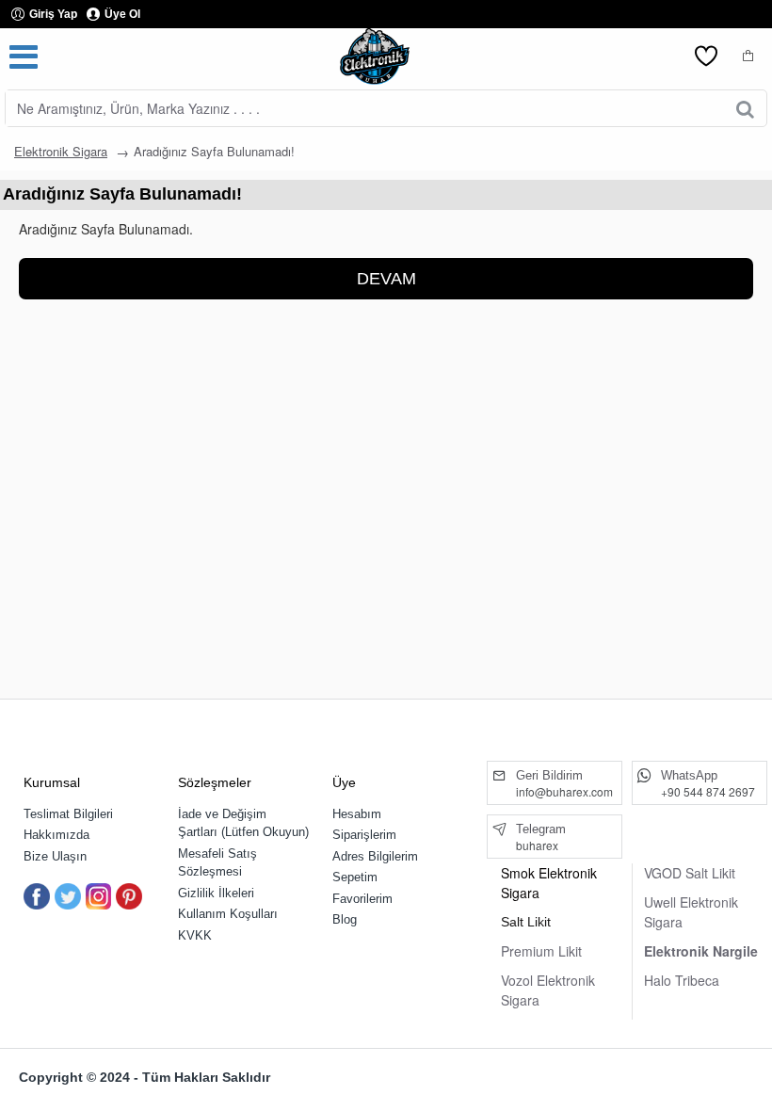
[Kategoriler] (23, 56)
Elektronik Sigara (60, 151)
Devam (386, 278)
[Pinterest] (129, 896)
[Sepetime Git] (748, 56)
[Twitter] (68, 896)
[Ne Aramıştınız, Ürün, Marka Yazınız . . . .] (745, 108)
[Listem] (706, 56)
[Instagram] (99, 896)
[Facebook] (37, 896)
